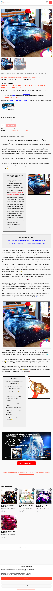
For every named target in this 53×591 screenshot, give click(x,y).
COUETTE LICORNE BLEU (23, 130)
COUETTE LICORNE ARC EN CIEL (12, 130)
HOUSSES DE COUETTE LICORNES (34, 73)
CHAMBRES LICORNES (21, 73)
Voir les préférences (26, 585)
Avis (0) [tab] (22, 136)
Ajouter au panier (10, 125)
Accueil (2, 73)
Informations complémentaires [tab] (13, 136)
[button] (51, 566)
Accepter (26, 578)
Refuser (26, 582)
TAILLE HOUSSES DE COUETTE (8, 117)
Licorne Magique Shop (31, 547)
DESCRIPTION (26, 94)
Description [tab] (3, 136)
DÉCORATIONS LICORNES (10, 73)
